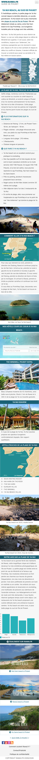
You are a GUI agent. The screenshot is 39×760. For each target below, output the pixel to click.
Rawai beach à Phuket (21, 702)
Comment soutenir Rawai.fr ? (19, 746)
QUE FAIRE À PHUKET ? (20, 738)
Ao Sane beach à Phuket (21, 732)
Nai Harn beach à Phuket (21, 671)
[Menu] (37, 2)
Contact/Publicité (19, 750)
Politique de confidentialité (19, 754)
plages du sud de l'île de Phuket (16, 21)
